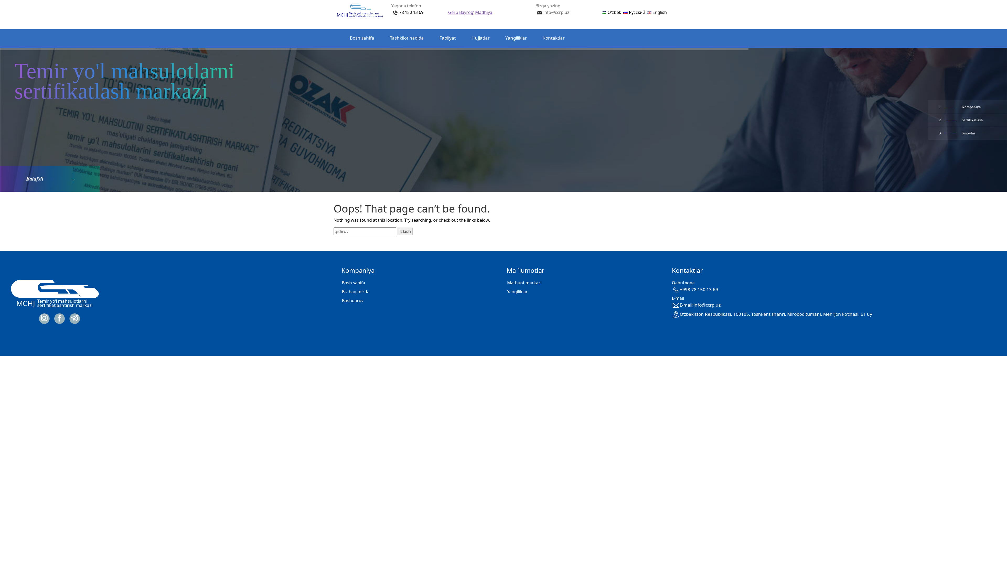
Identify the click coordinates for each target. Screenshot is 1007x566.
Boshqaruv (352, 300)
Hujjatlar (481, 38)
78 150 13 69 (411, 12)
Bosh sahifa (362, 38)
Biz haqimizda (355, 292)
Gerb (453, 12)
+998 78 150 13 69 (699, 289)
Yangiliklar (516, 38)
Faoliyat (448, 38)
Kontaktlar (554, 38)
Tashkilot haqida (407, 38)
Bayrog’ (466, 12)
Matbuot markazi (524, 283)
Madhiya (483, 12)
